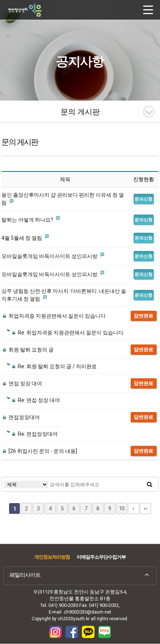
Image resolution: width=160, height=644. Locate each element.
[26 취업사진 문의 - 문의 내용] (42, 451)
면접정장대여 (23, 417)
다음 (133, 508)
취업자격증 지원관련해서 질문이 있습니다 (56, 316)
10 (122, 508)
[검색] (149, 484)
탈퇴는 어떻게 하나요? (27, 220)
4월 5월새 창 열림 (22, 238)
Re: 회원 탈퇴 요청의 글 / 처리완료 (57, 366)
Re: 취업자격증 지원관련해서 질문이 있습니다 (70, 333)
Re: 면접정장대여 (37, 434)
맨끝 (145, 508)
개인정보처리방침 (52, 557)
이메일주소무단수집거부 (101, 557)
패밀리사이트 (25, 575)
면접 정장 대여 (24, 383)
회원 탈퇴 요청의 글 (30, 350)
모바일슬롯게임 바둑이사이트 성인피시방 (50, 256)
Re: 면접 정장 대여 (38, 400)
